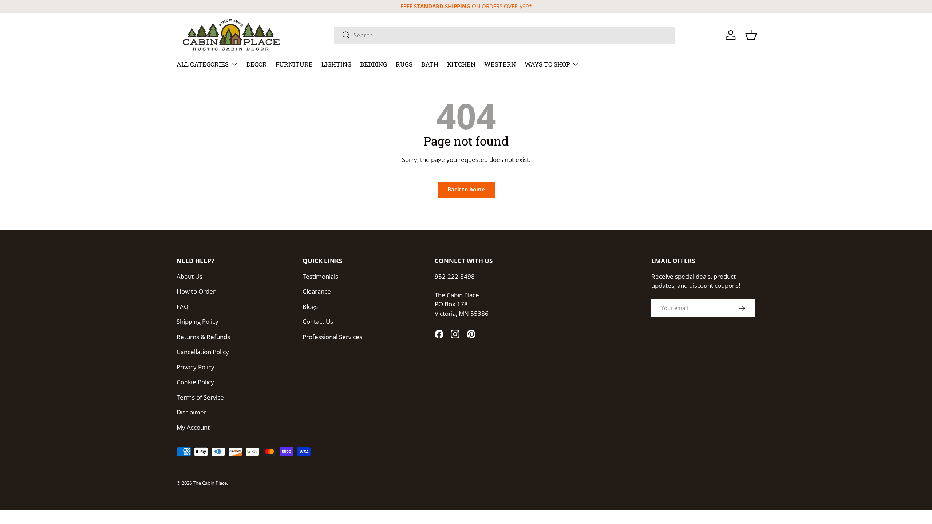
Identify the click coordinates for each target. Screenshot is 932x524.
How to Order (196, 291)
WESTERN (500, 64)
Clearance (317, 291)
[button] (751, 35)
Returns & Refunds (203, 337)
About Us (189, 276)
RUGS (404, 64)
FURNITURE (294, 64)
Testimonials (320, 276)
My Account (193, 427)
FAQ (183, 306)
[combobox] (504, 35)
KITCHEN (461, 64)
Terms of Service (200, 397)
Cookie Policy (195, 382)
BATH (429, 64)
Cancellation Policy (203, 352)
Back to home (466, 189)
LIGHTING (336, 64)
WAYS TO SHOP (547, 64)
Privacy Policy (195, 367)
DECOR (256, 64)
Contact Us (318, 321)
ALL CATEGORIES (203, 64)
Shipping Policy (197, 321)
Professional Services (332, 337)
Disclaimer (191, 412)
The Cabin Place (210, 483)
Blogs (310, 306)
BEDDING (373, 64)
